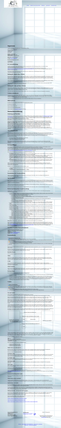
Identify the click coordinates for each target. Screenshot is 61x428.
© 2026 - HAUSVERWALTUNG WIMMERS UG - (26, 424)
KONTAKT (48, 5)
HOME (28, 5)
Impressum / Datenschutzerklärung (30, 425)
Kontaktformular (43, 417)
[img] (11, 4)
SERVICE (43, 5)
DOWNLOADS (53, 5)
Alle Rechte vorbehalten (38, 424)
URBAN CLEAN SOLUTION (35, 5)
